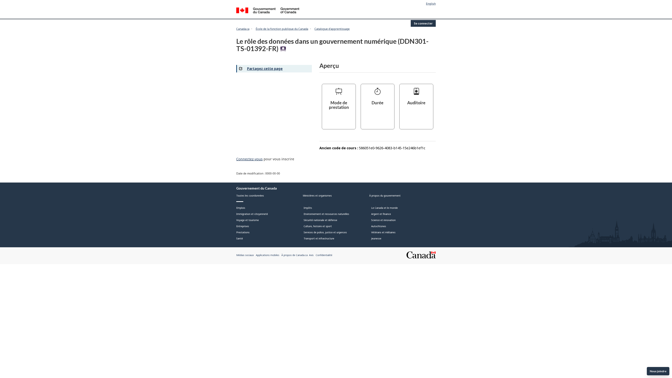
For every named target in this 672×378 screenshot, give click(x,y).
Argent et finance (381, 214)
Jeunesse (376, 238)
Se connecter (423, 23)
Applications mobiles (267, 255)
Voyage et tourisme (247, 220)
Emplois (240, 207)
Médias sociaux (245, 255)
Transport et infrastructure (319, 238)
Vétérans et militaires (383, 232)
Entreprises (242, 226)
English (431, 4)
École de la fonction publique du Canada (282, 29)
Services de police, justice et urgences (325, 232)
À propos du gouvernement (385, 195)
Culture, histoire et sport (318, 226)
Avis (311, 255)
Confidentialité (324, 255)
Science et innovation (383, 220)
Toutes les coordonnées (250, 195)
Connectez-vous (249, 159)
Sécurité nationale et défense (320, 220)
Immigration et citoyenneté (252, 214)
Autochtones (378, 226)
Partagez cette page (265, 68)
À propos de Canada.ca (294, 255)
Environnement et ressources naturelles (326, 214)
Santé (239, 238)
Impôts (308, 207)
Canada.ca (242, 29)
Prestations (243, 232)
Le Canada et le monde (384, 207)
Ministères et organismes (317, 195)
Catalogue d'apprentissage (332, 29)
